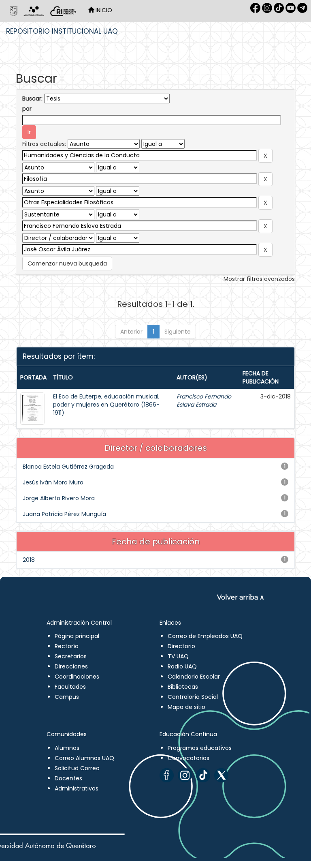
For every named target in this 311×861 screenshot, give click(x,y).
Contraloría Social (193, 697)
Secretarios (71, 656)
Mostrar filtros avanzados (259, 279)
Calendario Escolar (194, 677)
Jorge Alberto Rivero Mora (59, 498)
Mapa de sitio (186, 707)
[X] (221, 775)
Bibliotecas (183, 687)
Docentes (68, 778)
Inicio (103, 10)
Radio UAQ (182, 666)
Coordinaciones (77, 677)
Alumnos (67, 748)
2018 (29, 560)
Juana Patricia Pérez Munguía (64, 514)
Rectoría (67, 646)
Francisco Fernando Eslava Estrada (204, 400)
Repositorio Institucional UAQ (62, 31)
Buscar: (32, 98)
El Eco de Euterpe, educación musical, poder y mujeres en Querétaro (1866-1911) (106, 404)
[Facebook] (167, 775)
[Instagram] (185, 775)
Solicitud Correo (77, 768)
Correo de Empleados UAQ (205, 636)
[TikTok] (203, 775)
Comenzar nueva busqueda (67, 263)
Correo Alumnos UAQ (84, 758)
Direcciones (71, 666)
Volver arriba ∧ (240, 597)
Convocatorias (188, 758)
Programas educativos (200, 748)
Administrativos (76, 788)
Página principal (77, 636)
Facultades (70, 687)
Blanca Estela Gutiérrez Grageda (68, 467)
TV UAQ (178, 656)
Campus (67, 697)
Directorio (181, 646)
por (27, 109)
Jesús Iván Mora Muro (53, 482)
